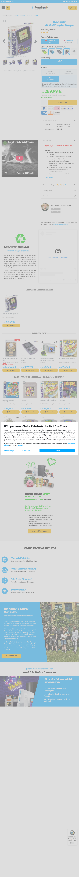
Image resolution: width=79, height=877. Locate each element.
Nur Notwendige (9, 451)
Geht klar (57, 451)
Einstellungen (26, 451)
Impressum (20, 445)
